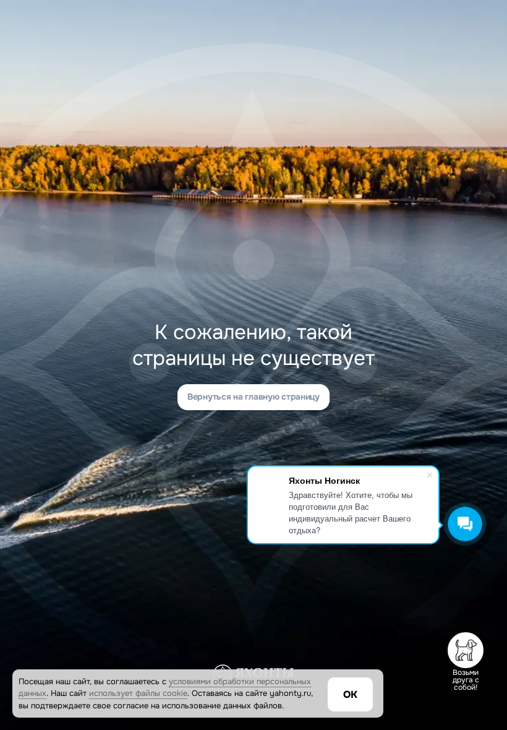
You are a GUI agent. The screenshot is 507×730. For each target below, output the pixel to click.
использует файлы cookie (138, 693)
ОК (350, 694)
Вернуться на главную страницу (253, 396)
